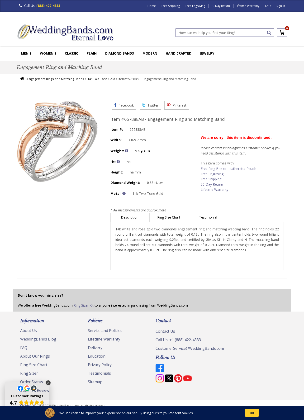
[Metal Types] (124, 193)
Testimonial (208, 217)
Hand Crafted (178, 53)
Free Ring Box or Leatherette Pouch (228, 168)
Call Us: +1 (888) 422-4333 (178, 339)
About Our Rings (35, 356)
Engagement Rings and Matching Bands (55, 79)
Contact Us (165, 331)
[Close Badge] (48, 382)
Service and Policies (105, 330)
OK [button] (252, 413)
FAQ (268, 6)
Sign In (280, 6)
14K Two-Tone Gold (101, 79)
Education (96, 356)
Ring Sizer (29, 373)
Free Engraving (195, 6)
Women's (48, 53)
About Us (28, 330)
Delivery (95, 347)
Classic (71, 53)
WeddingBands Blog (38, 339)
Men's (26, 53)
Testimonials (99, 373)
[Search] (269, 33)
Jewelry (207, 53)
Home (151, 6)
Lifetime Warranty (247, 6)
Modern (149, 53)
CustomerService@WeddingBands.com (190, 348)
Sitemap (95, 381)
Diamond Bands (119, 53)
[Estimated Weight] (126, 150)
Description (130, 217)
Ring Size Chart (169, 217)
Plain (92, 53)
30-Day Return (220, 6)
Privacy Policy (100, 364)
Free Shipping (171, 6)
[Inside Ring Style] (118, 161)
